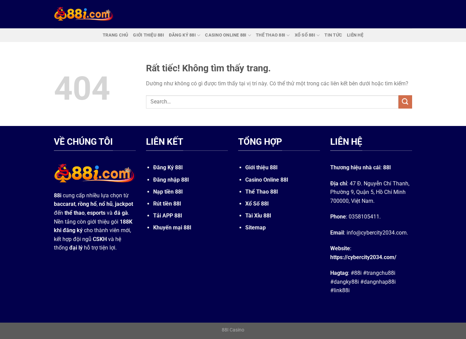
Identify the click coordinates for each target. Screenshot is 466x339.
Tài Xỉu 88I (258, 215)
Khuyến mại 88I (172, 227)
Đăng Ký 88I (168, 167)
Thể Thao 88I (261, 191)
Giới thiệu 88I (261, 167)
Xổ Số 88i (305, 35)
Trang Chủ (115, 35)
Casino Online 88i (225, 35)
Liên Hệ (355, 35)
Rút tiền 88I (167, 203)
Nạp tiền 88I (168, 191)
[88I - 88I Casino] (84, 14)
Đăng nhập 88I (171, 179)
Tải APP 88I (167, 215)
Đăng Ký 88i (182, 35)
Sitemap (255, 227)
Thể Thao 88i (270, 35)
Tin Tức (333, 35)
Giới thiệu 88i (148, 35)
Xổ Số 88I (257, 203)
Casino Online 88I (266, 179)
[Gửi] (405, 102)
